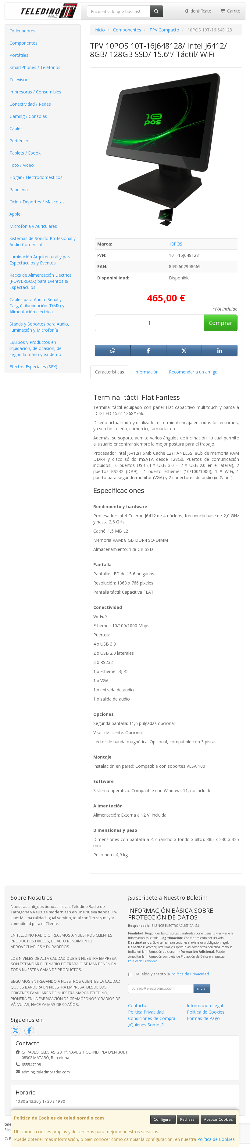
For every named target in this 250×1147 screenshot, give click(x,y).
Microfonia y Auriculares (33, 226)
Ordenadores (22, 31)
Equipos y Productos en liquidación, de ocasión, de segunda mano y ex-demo (35, 348)
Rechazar (188, 1119)
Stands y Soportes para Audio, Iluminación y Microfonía (39, 327)
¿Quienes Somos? (145, 1025)
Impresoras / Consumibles (35, 92)
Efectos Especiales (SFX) (33, 367)
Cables (16, 128)
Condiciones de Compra (151, 1018)
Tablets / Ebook (25, 153)
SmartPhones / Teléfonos (34, 67)
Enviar (202, 988)
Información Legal (205, 1005)
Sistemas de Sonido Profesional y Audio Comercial (42, 241)
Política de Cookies (216, 1139)
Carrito (233, 11)
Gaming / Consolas (28, 116)
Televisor (18, 79)
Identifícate (199, 11)
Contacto (137, 1005)
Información (146, 372)
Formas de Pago (203, 1018)
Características (109, 372)
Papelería (18, 189)
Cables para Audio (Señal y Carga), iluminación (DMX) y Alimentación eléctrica (36, 306)
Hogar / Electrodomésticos (35, 177)
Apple (14, 214)
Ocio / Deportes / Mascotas (37, 202)
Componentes (23, 43)
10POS (175, 244)
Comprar (220, 322)
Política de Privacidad (143, 961)
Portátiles (18, 55)
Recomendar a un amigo (193, 372)
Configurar (163, 1119)
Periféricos (19, 141)
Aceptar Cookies (218, 1119)
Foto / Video (21, 165)
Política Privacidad (146, 1012)
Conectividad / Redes (30, 104)
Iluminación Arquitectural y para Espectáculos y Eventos (40, 260)
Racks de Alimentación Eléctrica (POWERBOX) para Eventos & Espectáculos (40, 281)
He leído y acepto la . (172, 974)
